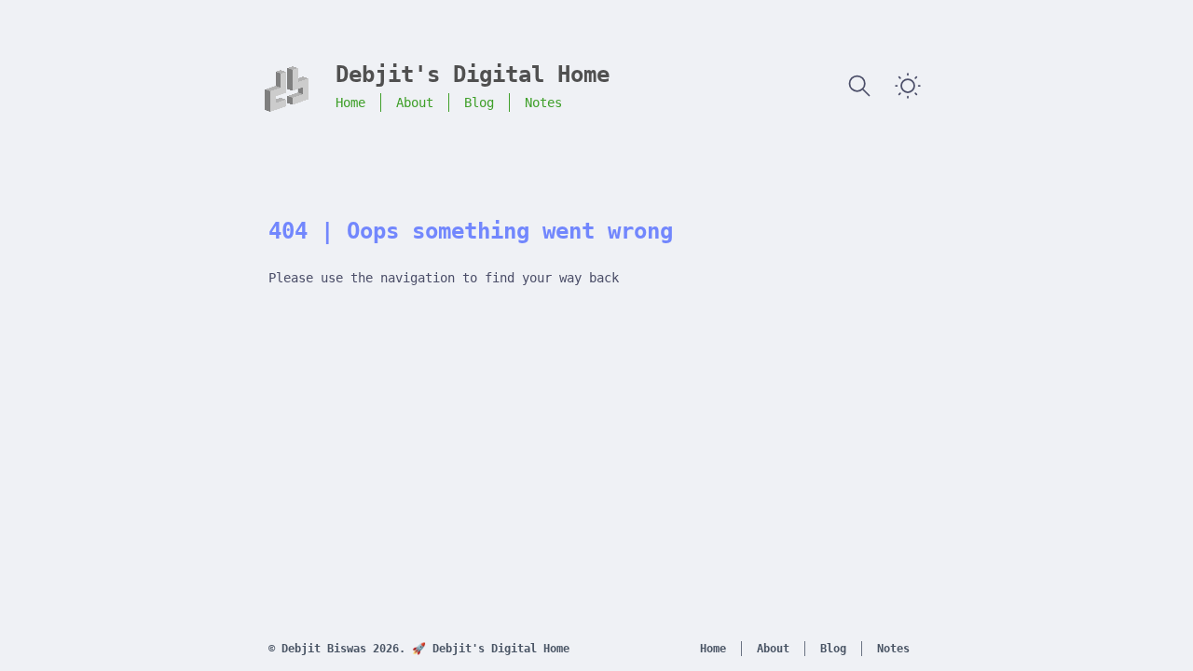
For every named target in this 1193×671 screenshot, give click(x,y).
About (414, 102)
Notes (543, 102)
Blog (479, 102)
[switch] (908, 86)
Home (350, 102)
